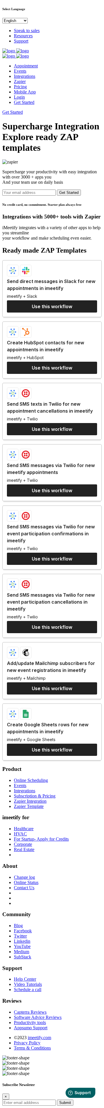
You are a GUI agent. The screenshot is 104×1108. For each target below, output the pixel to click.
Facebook (23, 930)
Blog (18, 925)
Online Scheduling (31, 780)
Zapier (20, 81)
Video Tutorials (28, 984)
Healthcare (24, 828)
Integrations (24, 76)
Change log (24, 877)
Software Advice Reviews (38, 1017)
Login (19, 97)
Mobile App (25, 91)
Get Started (24, 102)
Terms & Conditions (32, 1047)
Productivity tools (30, 1022)
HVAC (20, 833)
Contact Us (24, 887)
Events (20, 71)
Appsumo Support (30, 1027)
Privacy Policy (27, 1042)
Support (21, 40)
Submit (65, 1102)
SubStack (22, 956)
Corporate (23, 844)
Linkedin (22, 941)
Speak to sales (27, 30)
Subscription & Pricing (34, 795)
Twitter (20, 936)
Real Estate (24, 849)
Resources (23, 35)
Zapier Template (29, 806)
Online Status (26, 882)
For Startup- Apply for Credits (41, 839)
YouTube (22, 946)
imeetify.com (39, 1037)
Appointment (26, 65)
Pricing (20, 86)
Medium (21, 951)
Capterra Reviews (30, 1012)
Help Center (25, 979)
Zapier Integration (30, 801)
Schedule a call (27, 989)
